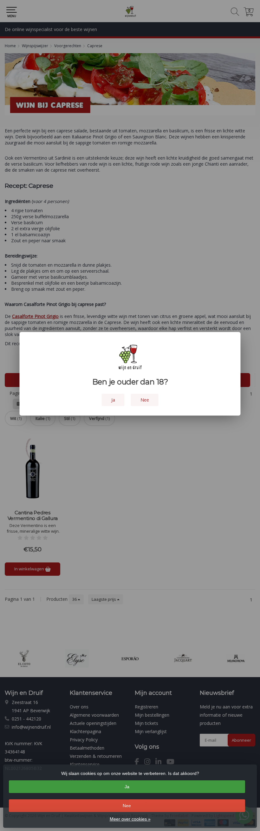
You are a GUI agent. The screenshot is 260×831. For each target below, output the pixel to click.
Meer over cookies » (130, 818)
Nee (127, 805)
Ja (127, 786)
